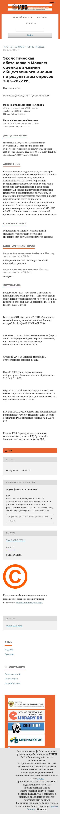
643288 (22, 114)
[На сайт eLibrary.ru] (26, 720)
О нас (30, 23)
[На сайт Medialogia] (26, 744)
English (9, 649)
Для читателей (12, 674)
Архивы (42, 17)
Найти (30, 35)
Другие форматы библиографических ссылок (28, 518)
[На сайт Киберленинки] (26, 732)
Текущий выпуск (21, 17)
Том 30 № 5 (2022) (35, 47)
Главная (8, 47)
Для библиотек (12, 683)
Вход (52, 2)
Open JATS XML (14, 625)
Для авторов (11, 678)
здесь (40, 778)
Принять (41, 809)
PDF (9, 450)
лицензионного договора (29, 602)
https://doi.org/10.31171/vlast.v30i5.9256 (29, 95)
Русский (9, 654)
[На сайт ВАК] (26, 708)
